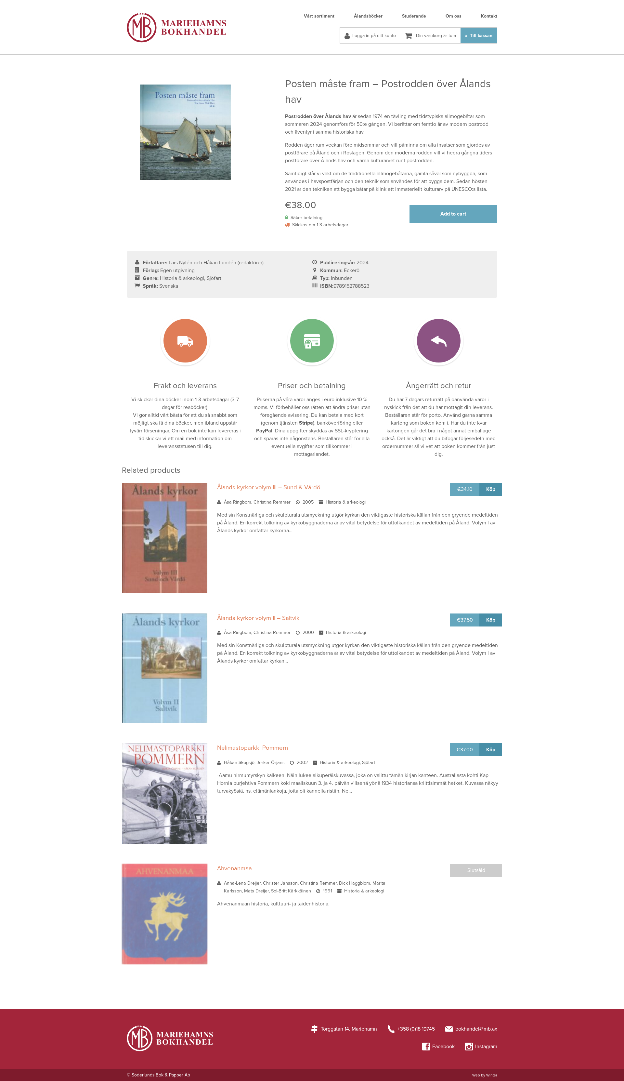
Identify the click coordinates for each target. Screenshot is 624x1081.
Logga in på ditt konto (374, 35)
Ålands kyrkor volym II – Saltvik (258, 618)
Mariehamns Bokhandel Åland (176, 27)
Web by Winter (484, 1075)
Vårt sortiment (319, 16)
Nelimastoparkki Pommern (252, 747)
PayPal (264, 431)
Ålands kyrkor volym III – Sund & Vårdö (268, 487)
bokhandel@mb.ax (476, 1029)
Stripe (306, 423)
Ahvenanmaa (234, 868)
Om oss (454, 16)
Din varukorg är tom (435, 35)
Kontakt (489, 16)
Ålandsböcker (368, 16)
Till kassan (480, 35)
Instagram (486, 1046)
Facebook (443, 1046)
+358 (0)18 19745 (416, 1029)
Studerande (414, 16)
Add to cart (453, 214)
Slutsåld (476, 870)
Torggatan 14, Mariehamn (349, 1029)
